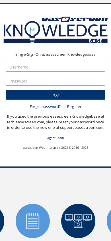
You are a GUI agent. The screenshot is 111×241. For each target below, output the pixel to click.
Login (55, 94)
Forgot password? (45, 106)
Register (74, 106)
